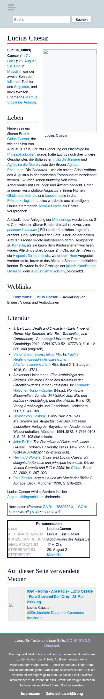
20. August (27, 60)
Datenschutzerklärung (64, 693)
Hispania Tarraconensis (31, 255)
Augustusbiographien (23, 496)
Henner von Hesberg (29, 415)
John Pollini (22, 441)
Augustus (21, 86)
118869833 (61, 506)
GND (47, 506)
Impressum (30, 693)
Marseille (54, 554)
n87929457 (17, 511)
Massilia (13, 71)
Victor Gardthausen (28, 354)
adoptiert (29, 154)
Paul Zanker (22, 477)
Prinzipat (14, 154)
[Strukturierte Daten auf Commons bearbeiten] (61, 614)
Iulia (10, 81)
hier (40, 654)
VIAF (36, 511)
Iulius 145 (53, 354)
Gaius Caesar (18, 138)
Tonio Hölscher (41, 390)
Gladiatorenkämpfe (22, 195)
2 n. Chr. (14, 65)
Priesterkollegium (21, 200)
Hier (59, 654)
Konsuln (18, 244)
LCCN (81, 506)
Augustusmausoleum (48, 270)
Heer (73, 255)
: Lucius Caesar (35, 297)
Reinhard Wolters (27, 457)
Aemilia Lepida (49, 205)
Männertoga (61, 219)
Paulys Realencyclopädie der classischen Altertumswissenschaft (45, 359)
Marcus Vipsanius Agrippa (22, 99)
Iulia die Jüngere (67, 159)
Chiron (76, 467)
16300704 (49, 511)
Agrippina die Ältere (22, 164)
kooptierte (52, 195)
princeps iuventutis (22, 229)
